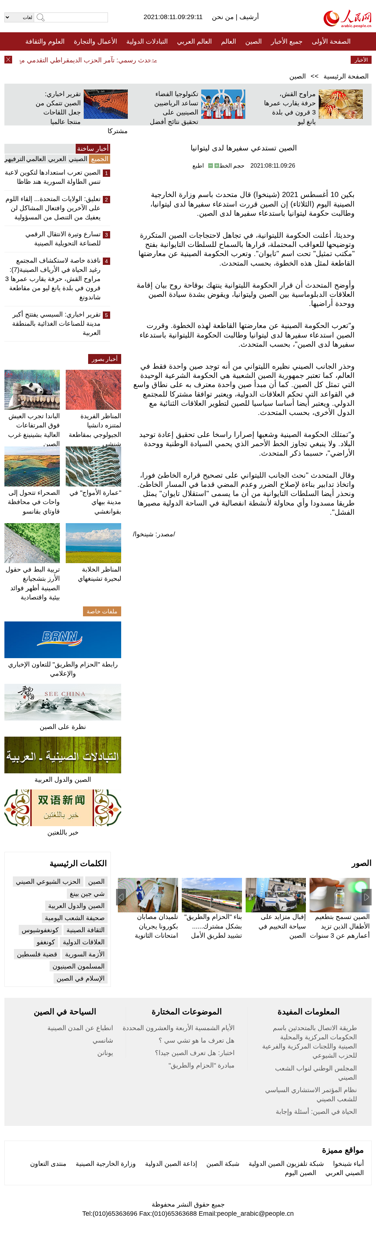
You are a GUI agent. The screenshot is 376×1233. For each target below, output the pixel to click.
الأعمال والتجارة (95, 41)
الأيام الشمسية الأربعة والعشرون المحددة (179, 1028)
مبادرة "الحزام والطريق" (202, 1065)
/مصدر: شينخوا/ (154, 534)
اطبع (198, 166)
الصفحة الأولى (331, 41)
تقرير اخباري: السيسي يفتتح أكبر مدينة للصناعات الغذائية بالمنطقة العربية (56, 323)
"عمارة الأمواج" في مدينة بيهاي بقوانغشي (95, 502)
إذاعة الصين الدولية (171, 1163)
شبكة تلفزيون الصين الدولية (286, 1163)
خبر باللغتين (63, 832)
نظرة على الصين (63, 726)
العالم (228, 41)
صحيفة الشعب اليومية (75, 918)
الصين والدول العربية (63, 779)
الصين (253, 41)
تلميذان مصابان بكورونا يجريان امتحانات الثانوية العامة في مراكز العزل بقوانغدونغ (155, 935)
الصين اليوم (300, 1173)
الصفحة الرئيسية (346, 76)
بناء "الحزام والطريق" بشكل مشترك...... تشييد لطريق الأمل (213, 926)
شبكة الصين (222, 1163)
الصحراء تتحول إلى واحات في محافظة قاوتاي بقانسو (34, 502)
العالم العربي (194, 41)
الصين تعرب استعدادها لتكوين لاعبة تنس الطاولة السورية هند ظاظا (53, 177)
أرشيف (248, 17)
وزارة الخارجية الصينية (106, 1163)
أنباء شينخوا (348, 1163)
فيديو (156, 59)
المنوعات (214, 59)
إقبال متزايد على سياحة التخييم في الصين (282, 926)
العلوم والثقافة (45, 41)
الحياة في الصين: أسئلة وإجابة (316, 1111)
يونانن (105, 1053)
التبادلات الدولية (147, 41)
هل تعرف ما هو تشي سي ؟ (197, 1040)
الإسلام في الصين (81, 978)
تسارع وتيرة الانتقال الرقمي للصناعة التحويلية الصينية (63, 238)
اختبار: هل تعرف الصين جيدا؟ (195, 1053)
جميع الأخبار (287, 41)
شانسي (103, 1040)
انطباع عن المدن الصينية (80, 1028)
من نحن (224, 17)
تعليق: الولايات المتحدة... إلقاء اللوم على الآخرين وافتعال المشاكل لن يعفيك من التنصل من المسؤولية (53, 208)
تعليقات (182, 59)
